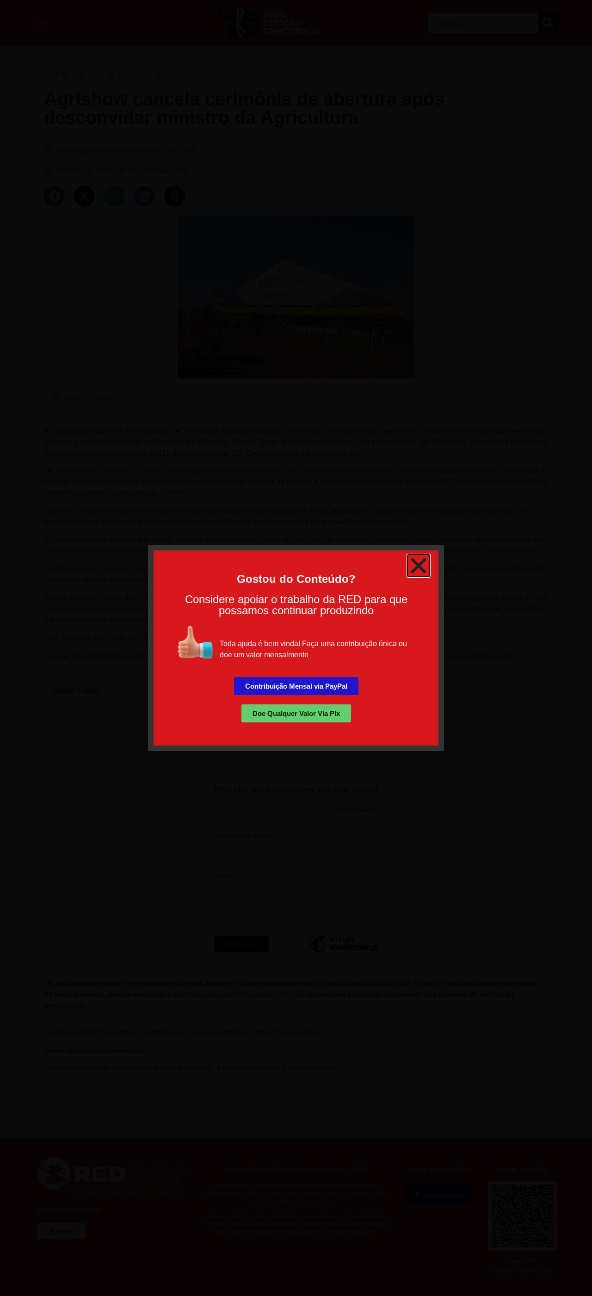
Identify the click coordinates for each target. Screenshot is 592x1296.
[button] (418, 565)
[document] (296, 648)
